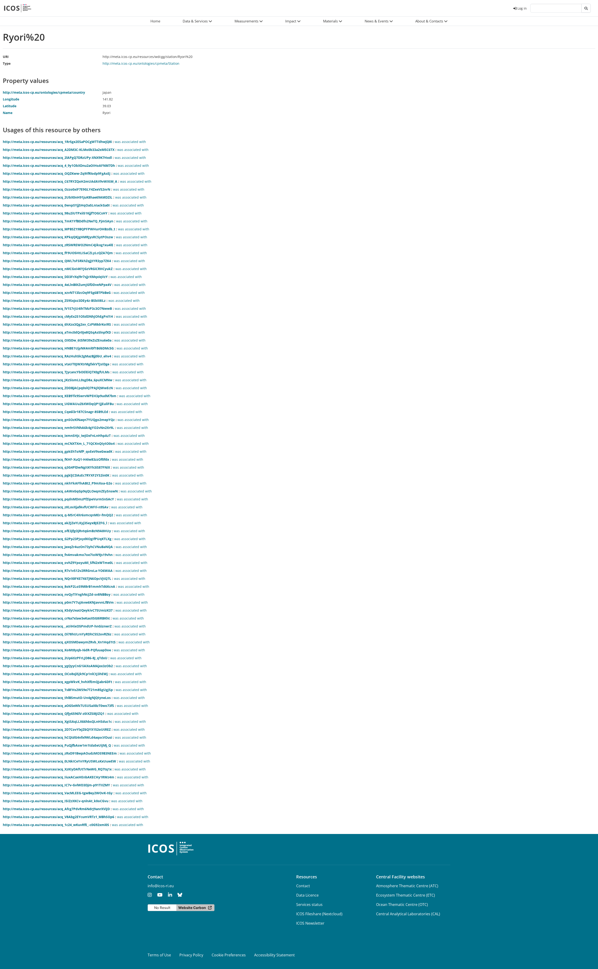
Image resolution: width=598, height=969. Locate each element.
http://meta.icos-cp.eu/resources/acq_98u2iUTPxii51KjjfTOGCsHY (55, 213)
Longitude (11, 99)
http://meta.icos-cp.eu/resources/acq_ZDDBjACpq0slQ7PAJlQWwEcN (58, 388)
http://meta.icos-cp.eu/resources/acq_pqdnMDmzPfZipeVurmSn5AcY (58, 499)
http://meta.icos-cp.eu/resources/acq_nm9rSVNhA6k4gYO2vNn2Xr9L (58, 427)
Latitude (9, 106)
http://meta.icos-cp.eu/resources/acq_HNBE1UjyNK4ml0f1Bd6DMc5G (58, 348)
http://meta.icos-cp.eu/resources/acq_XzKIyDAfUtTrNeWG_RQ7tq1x (57, 769)
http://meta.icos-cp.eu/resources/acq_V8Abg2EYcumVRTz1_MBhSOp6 (58, 817)
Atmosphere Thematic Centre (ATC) (407, 885)
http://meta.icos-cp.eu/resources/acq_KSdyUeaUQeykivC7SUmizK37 (58, 610)
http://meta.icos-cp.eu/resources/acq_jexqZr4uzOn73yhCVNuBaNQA (58, 547)
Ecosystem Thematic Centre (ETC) (405, 895)
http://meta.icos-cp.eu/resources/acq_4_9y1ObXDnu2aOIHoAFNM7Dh (59, 165)
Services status (309, 904)
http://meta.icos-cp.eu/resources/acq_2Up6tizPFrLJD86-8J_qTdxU (55, 658)
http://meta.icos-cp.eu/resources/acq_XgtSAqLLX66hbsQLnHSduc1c (57, 721)
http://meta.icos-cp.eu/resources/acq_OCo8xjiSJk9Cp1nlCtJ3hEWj (55, 674)
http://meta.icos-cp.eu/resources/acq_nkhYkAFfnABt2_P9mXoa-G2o (57, 483)
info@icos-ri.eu (161, 885)
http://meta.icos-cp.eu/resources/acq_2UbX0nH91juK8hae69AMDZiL (57, 197)
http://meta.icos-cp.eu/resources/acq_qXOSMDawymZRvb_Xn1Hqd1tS (59, 642)
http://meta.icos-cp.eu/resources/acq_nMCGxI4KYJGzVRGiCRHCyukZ (58, 269)
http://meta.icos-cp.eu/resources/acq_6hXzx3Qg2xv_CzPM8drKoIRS (57, 324)
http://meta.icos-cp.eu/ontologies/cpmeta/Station (141, 63)
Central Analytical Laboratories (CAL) (408, 913)
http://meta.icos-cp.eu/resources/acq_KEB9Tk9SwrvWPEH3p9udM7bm (59, 396)
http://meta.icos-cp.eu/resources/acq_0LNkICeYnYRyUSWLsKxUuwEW (59, 761)
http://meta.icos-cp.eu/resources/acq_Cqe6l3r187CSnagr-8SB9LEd (55, 412)
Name (7, 112)
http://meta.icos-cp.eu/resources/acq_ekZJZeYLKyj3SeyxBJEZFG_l (55, 523)
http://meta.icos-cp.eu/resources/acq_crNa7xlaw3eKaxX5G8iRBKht (56, 618)
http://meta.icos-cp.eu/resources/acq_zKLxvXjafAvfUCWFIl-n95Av (55, 507)
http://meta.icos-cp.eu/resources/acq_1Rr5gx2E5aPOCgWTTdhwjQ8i (57, 141)
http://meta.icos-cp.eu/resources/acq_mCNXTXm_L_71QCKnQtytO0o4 (59, 443)
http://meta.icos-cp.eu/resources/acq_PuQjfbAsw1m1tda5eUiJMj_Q (57, 745)
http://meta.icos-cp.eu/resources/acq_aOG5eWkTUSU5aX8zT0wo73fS (58, 705)
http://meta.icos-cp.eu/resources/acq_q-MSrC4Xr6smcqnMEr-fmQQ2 (58, 515)
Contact (303, 885)
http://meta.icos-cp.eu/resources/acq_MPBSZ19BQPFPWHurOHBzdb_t (59, 229)
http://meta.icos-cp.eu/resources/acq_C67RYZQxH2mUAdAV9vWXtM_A (60, 181)
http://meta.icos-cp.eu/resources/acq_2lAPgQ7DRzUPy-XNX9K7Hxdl (57, 157)
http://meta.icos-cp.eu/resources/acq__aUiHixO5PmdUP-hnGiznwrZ (57, 626)
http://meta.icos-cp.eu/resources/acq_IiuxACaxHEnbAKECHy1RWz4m (58, 777)
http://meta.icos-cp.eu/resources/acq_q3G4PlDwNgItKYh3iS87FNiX (56, 467)
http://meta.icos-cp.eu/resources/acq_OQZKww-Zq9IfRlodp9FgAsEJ (56, 173)
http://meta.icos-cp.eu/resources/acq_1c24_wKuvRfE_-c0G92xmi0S (56, 825)
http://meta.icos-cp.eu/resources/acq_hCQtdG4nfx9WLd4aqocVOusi (57, 737)
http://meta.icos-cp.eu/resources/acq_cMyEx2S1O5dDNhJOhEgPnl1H (58, 316)
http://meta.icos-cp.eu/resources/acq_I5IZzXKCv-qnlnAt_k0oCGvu (55, 801)
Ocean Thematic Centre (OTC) (402, 904)
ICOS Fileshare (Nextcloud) (319, 913)
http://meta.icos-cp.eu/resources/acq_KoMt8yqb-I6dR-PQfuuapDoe (57, 650)
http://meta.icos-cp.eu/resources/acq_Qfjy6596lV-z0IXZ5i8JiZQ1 (53, 713)
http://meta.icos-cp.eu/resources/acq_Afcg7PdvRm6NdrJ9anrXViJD (56, 809)
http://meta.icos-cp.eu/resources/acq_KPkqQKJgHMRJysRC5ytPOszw (58, 237)
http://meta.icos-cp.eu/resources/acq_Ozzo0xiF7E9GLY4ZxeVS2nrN (56, 189)
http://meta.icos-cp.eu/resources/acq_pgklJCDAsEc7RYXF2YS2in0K (56, 475)
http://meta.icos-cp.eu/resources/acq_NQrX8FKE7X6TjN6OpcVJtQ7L (57, 578)
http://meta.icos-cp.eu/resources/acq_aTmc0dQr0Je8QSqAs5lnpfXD (57, 332)
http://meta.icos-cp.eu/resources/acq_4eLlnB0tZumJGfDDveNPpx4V (57, 284)
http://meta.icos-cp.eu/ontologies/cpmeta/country (44, 92)
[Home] (18, 8)
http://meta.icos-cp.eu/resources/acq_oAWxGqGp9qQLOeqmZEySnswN (60, 491)
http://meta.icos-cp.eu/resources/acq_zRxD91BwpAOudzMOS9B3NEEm (60, 753)
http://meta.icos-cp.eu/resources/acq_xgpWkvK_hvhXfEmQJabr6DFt (57, 682)
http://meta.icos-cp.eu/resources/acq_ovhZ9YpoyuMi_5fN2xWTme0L (58, 562)
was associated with (130, 141)
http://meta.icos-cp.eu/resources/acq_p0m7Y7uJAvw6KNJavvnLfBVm (58, 602)
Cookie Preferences (229, 955)
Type (7, 63)
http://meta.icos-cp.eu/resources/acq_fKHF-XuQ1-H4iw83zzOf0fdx (56, 459)
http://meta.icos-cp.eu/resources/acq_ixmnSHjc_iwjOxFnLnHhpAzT (57, 435)
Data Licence (307, 895)
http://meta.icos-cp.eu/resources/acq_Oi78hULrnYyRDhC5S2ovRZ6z (57, 634)
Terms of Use (159, 955)
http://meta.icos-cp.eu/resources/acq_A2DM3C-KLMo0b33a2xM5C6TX (58, 149)
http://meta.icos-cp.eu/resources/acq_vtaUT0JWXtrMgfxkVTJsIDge (56, 364)
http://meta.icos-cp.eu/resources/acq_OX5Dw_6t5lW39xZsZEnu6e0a (57, 340)
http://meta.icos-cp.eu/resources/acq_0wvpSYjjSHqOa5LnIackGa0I (56, 205)
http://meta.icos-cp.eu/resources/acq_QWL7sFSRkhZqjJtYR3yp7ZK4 (57, 261)
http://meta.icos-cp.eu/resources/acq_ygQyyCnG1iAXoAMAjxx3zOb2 (58, 666)
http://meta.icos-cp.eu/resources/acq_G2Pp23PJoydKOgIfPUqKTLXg (57, 539)
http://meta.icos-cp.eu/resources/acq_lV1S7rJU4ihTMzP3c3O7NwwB (57, 308)
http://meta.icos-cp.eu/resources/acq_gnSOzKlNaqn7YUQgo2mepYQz (59, 419)
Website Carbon (192, 907)
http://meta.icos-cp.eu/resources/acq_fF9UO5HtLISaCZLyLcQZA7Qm (58, 253)
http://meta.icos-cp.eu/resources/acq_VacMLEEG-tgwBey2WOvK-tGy (58, 793)
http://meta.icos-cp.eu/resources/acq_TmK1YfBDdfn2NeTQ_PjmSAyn (58, 221)
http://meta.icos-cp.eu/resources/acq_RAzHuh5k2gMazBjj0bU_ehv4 (57, 356)
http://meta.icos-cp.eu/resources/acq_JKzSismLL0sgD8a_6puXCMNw (57, 380)
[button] (197, 21)
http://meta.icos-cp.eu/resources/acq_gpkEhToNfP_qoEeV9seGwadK (57, 451)
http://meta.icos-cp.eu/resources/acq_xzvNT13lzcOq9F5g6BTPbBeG (57, 292)
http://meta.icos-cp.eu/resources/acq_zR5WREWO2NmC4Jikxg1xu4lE (58, 245)
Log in (522, 8)
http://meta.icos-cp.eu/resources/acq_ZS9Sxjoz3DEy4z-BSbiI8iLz (54, 300)
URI (6, 56)
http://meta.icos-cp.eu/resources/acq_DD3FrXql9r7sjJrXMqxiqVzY (55, 276)
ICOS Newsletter (310, 923)
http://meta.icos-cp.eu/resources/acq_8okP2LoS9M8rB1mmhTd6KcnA (59, 586)
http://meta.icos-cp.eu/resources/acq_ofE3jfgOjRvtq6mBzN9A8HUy (57, 531)
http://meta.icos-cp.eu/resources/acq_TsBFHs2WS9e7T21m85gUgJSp (58, 690)
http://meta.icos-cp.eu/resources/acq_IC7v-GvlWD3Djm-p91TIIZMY (56, 785)
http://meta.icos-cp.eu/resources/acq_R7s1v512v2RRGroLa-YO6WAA (58, 570)
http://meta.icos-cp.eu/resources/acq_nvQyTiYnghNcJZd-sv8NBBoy (56, 594)
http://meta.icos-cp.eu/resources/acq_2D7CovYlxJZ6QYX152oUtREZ (57, 729)
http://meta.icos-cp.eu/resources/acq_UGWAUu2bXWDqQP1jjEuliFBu (58, 404)
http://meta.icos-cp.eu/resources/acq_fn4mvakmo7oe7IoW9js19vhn (58, 554)
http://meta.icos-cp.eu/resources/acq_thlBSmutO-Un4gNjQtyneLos (57, 697)
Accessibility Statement (274, 955)
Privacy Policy (191, 955)
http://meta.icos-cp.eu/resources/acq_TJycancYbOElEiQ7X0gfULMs (56, 372)
